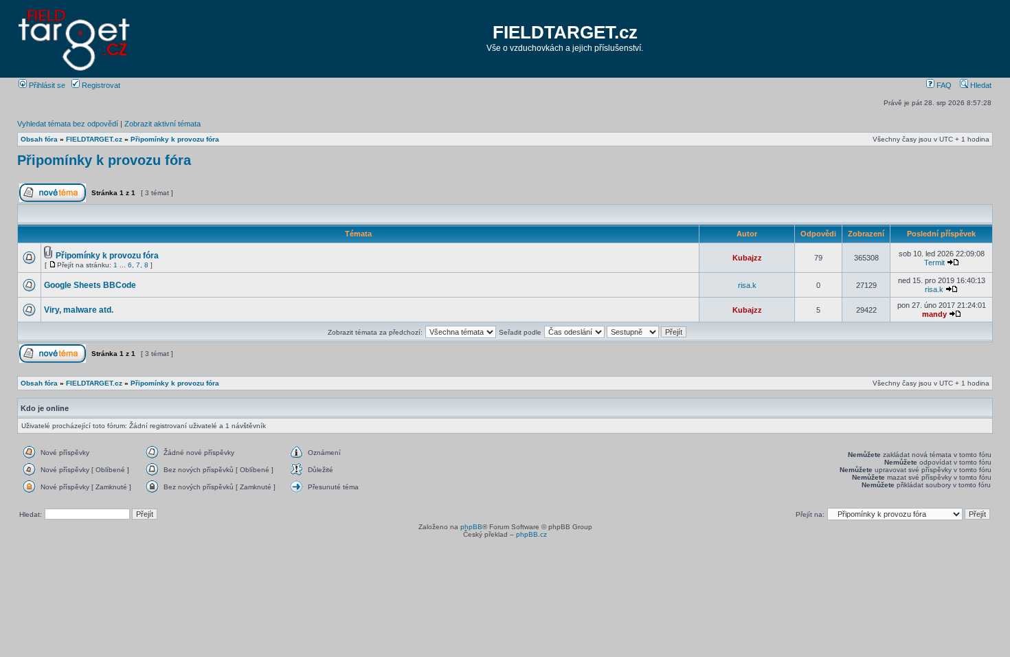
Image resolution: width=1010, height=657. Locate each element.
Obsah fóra (39, 139)
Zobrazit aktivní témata (162, 124)
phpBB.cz (531, 534)
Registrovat (100, 85)
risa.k (747, 285)
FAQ (943, 85)
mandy (934, 314)
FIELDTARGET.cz (565, 32)
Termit (934, 262)
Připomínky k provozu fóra (175, 139)
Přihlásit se (46, 85)
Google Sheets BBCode (90, 285)
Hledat (979, 85)
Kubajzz (747, 258)
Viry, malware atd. (78, 310)
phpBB (471, 527)
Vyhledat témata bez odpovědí (67, 124)
